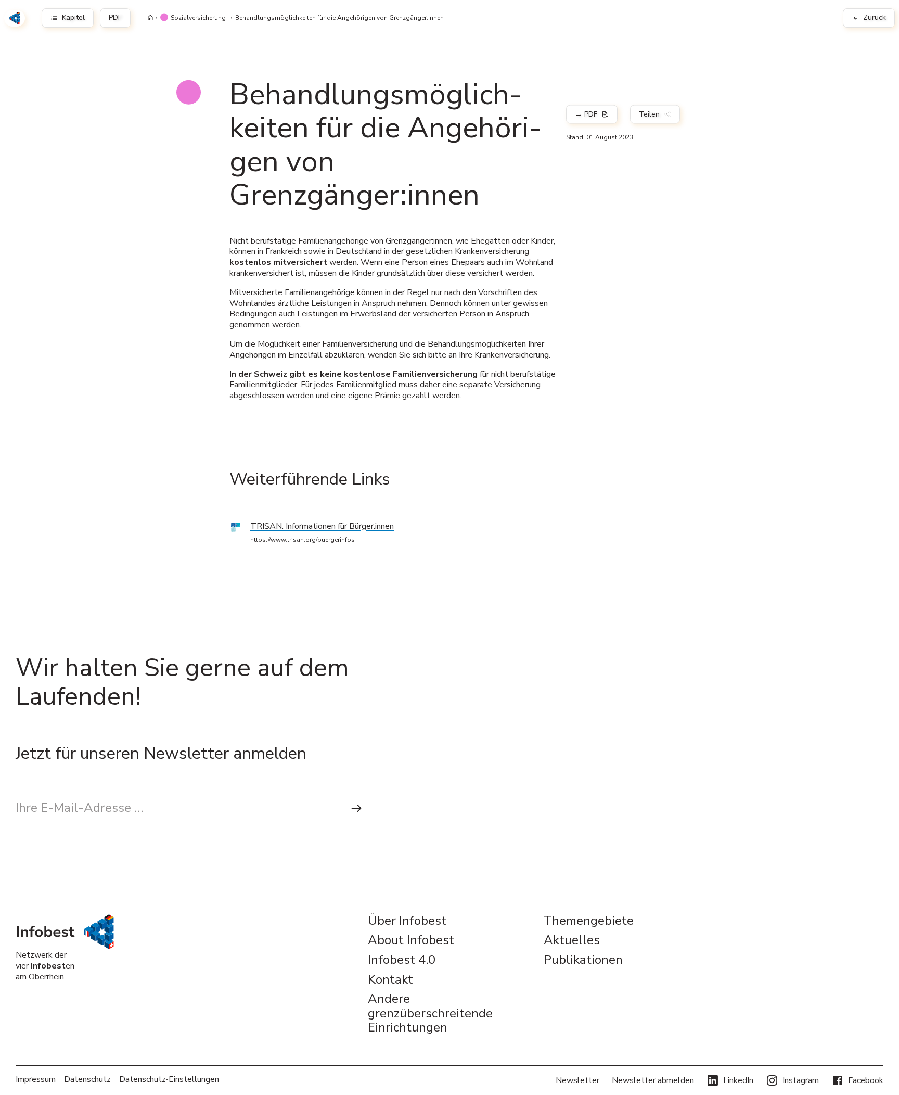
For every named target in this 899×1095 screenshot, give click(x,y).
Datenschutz (87, 1079)
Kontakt (390, 980)
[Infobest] (14, 18)
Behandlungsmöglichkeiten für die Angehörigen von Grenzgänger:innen (339, 18)
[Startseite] (150, 18)
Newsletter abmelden (653, 1080)
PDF (115, 17)
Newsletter (577, 1080)
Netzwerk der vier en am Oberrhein (45, 966)
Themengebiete (589, 921)
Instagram (800, 1080)
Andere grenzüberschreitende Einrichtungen (430, 1013)
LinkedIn (738, 1080)
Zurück (874, 17)
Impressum (36, 1079)
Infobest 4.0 (401, 960)
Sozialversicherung (198, 18)
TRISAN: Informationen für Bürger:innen (322, 526)
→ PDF (586, 114)
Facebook (865, 1080)
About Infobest (411, 940)
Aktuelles (572, 940)
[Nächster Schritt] (356, 808)
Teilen (649, 114)
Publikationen (583, 960)
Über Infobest (407, 921)
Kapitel (73, 17)
